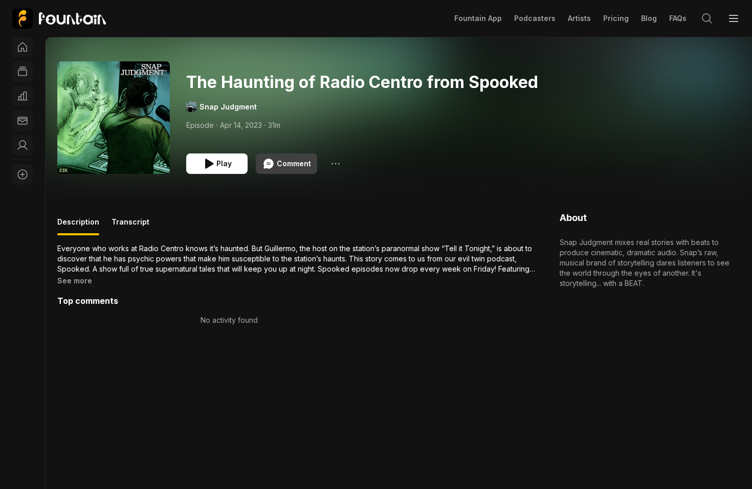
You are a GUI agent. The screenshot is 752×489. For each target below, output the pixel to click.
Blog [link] (649, 18)
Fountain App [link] (478, 18)
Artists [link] (579, 18)
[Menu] (733, 18)
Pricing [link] (616, 18)
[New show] (22, 174)
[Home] (22, 47)
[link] (59, 18)
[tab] (78, 226)
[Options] (335, 163)
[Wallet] (22, 120)
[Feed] (22, 71)
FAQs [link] (678, 18)
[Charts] (22, 96)
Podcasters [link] (535, 18)
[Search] (707, 18)
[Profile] (22, 145)
